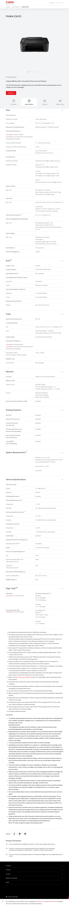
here (10, 134)
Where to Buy (60, 104)
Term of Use (42, 901)
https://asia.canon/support (22, 677)
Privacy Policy (52, 901)
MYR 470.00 (12, 77)
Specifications (29, 104)
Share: (8, 834)
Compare (44, 104)
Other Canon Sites (13, 896)
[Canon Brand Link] (10, 2)
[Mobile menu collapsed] (62, 2)
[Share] (14, 833)
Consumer (52, 3)
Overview (13, 104)
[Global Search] (59, 3)
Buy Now (11, 93)
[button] (28, 72)
